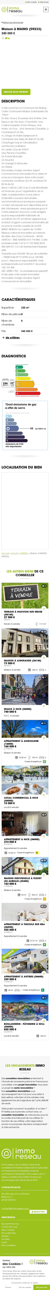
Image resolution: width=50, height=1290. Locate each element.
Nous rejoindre (9, 1233)
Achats (14, 553)
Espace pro (39, 1212)
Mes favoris (44, 2)
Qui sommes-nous (10, 1224)
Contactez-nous (9, 1227)
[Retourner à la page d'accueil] (12, 9)
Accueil (5, 553)
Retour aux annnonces (13, 22)
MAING (24, 553)
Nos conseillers (8, 1245)
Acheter (5, 1239)
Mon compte (32, 2)
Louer (4, 1242)
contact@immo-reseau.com (15, 1208)
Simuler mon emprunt (16, 92)
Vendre (5, 1236)
